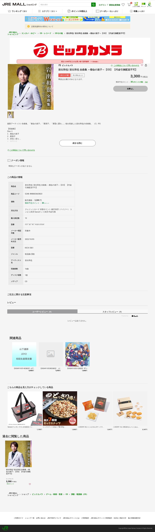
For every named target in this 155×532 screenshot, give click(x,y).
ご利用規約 (85, 518)
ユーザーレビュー (42, 312)
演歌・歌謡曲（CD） (79, 494)
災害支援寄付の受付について (42, 26)
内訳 (146, 82)
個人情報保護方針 (134, 518)
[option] (30, 87)
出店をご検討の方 (120, 518)
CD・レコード (46, 33)
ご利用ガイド (18, 518)
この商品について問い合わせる (126, 65)
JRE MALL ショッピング (13, 33)
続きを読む (77, 143)
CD (67, 494)
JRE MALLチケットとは (71, 518)
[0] (129, 4)
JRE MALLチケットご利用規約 (101, 518)
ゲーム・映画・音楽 (54, 494)
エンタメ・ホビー (29, 33)
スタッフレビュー (113, 312)
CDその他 (59, 33)
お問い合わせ (41, 518)
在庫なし (130, 89)
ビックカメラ (37, 494)
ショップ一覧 (29, 518)
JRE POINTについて (54, 518)
